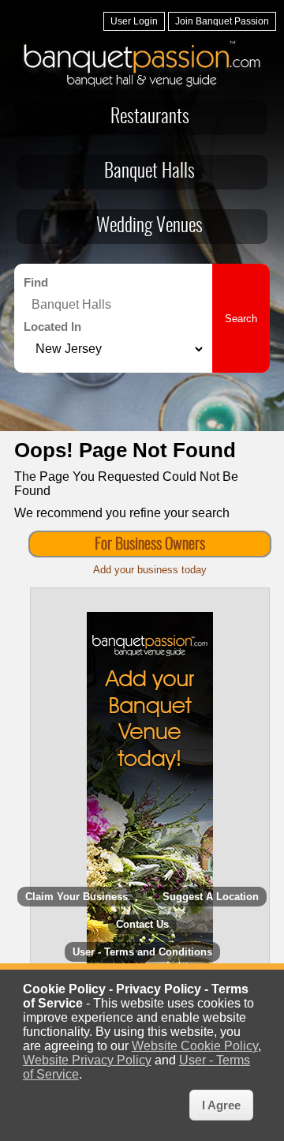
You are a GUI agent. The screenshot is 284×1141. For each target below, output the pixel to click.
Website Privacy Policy (87, 1060)
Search (241, 319)
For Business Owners (150, 545)
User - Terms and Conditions (142, 952)
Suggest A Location (211, 897)
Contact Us (142, 924)
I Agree (221, 1105)
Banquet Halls (149, 172)
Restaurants (149, 117)
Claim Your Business (76, 897)
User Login (134, 21)
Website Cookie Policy (195, 1046)
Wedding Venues (149, 226)
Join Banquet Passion (222, 21)
